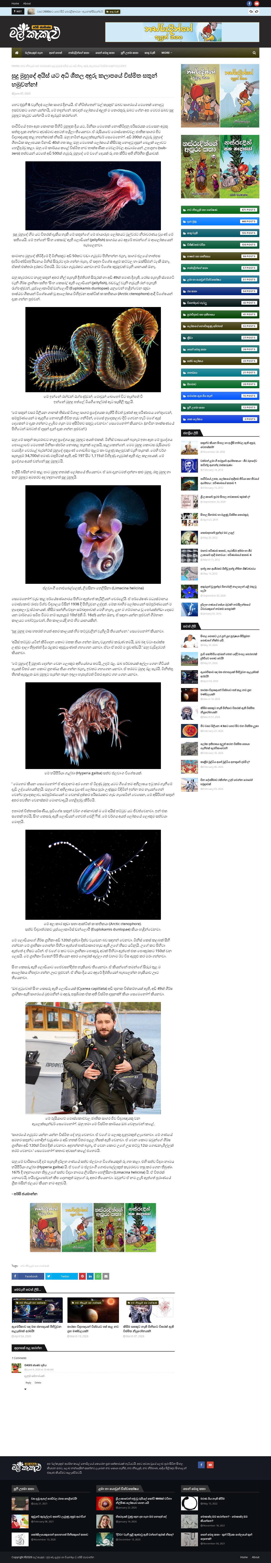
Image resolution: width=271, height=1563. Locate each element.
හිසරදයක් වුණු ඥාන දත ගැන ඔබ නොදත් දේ (141, 1516)
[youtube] (256, 3)
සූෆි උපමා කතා (216, 407)
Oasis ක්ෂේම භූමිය (35, 1365)
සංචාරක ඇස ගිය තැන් (216, 396)
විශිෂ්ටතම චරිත (216, 245)
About (27, 3)
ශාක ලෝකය (216, 419)
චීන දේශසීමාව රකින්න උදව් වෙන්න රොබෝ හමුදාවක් (226, 782)
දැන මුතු (216, 221)
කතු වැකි (216, 233)
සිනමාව (216, 384)
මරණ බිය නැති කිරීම (212, 1498)
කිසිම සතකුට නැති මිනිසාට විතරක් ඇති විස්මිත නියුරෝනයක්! (148, 1328)
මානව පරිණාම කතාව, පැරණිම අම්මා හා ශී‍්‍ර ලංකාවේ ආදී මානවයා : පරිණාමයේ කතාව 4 (226, 553)
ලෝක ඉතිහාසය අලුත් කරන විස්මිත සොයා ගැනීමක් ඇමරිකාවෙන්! (225, 746)
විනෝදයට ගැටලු (216, 303)
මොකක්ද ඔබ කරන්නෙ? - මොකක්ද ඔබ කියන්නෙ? (223, 1519)
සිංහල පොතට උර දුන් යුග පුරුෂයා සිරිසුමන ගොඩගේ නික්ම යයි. (225, 638)
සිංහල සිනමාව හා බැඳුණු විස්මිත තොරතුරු (224, 515)
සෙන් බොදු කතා (216, 349)
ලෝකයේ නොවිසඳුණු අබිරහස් (216, 326)
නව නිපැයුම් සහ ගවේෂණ (35, 66)
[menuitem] (17, 53)
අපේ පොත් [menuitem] (55, 53)
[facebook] (249, 3)
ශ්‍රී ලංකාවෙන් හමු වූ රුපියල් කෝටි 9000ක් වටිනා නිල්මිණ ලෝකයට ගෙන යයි (144, 1501)
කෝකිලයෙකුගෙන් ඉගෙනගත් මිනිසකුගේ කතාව (59, 1534)
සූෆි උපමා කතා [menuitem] (129, 53)
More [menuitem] (166, 53)
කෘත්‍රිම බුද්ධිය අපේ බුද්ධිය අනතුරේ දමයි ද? (225, 762)
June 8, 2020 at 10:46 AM (40, 1369)
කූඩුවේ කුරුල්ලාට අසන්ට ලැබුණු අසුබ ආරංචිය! (58, 1516)
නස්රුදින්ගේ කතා (216, 268)
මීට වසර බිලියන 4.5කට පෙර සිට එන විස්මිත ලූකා (229, 726)
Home (15, 3)
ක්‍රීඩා (216, 338)
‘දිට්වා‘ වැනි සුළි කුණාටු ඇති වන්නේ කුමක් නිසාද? (145, 1534)
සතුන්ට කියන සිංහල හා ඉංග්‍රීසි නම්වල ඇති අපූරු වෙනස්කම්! (227, 445)
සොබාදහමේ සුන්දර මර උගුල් (217, 533)
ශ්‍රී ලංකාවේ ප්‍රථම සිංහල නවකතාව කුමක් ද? (225, 497)
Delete (38, 1382)
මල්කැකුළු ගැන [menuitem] (34, 53)
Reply (28, 1382)
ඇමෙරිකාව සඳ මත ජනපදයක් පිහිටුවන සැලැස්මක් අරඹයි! (36, 1328)
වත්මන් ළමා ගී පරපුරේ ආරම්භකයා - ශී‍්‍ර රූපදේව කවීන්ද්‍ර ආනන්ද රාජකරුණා (228, 463)
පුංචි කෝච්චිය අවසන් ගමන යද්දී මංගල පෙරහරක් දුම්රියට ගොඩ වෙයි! (228, 656)
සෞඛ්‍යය (216, 372)
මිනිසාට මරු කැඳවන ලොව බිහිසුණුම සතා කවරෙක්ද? (68, 11)
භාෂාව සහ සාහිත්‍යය (216, 256)
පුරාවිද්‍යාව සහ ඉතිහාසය (216, 314)
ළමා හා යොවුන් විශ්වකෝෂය (216, 279)
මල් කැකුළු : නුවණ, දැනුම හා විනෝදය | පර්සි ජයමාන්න (63, 1557)
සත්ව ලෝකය (216, 361)
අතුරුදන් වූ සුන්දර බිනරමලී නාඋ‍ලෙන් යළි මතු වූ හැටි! (228, 589)
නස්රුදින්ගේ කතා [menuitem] (78, 53)
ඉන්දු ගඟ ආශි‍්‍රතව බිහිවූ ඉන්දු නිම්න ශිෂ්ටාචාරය (228, 568)
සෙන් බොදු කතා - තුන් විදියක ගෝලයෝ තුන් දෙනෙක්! (226, 1537)
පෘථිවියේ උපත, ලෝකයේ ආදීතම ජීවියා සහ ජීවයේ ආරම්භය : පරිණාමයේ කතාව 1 (229, 481)
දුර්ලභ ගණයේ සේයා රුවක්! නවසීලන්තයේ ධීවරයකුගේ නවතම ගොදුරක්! (225, 607)
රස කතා (216, 291)
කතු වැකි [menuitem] (150, 53)
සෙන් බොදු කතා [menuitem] (105, 53)
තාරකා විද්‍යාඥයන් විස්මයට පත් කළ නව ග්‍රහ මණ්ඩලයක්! (93, 1328)
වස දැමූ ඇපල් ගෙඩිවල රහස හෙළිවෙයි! (54, 1498)
